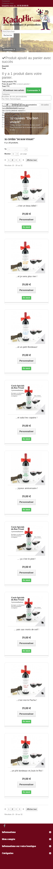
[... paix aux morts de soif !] (26, 609)
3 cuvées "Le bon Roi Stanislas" (14, 124)
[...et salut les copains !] (26, 397)
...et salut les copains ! (26, 417)
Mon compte (8, 839)
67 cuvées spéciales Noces (12, 104)
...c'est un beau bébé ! (26, 206)
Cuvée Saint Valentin (9, 122)
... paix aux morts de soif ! (26, 629)
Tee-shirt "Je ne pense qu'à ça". (14, 108)
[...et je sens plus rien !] (26, 256)
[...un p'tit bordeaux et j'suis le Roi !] (26, 750)
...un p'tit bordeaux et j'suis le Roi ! (26, 771)
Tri (6, 149)
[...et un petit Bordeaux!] (26, 327)
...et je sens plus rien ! (26, 276)
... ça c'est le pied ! (26, 559)
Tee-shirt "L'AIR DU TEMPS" (12, 118)
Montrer (8, 154)
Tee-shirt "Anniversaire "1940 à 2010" (16, 113)
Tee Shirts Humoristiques (11, 99)
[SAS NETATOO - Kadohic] (26, 19)
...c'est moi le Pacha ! (26, 700)
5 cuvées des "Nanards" (11, 127)
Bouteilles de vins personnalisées (14, 97)
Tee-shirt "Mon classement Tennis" (15, 115)
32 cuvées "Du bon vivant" (12, 120)
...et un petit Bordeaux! (26, 347)
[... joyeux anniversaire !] (26, 468)
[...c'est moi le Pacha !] (26, 680)
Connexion (6, 1)
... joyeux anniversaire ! (26, 488)
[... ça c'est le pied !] (26, 538)
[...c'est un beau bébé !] (26, 185)
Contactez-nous (8, 3)
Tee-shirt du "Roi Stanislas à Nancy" (15, 106)
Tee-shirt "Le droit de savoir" (12, 111)
